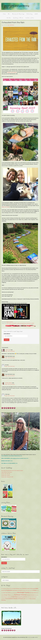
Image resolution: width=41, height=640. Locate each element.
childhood (20, 588)
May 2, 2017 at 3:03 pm (10, 384)
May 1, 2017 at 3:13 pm (10, 357)
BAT (12, 588)
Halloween (20, 590)
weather (32, 323)
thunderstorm (28, 323)
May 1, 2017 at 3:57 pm (10, 366)
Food (13, 590)
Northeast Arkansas (20, 595)
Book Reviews (16, 588)
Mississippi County (23, 592)
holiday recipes (29, 590)
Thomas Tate (27, 598)
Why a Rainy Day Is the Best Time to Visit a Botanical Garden (12, 470)
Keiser (4, 592)
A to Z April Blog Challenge (5, 588)
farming (10, 323)
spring (18, 323)
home (32, 590)
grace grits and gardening (20, 6)
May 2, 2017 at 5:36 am (10, 375)
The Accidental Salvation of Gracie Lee (15, 598)
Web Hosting (30, 637)
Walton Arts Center (5, 206)
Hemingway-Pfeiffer (25, 590)
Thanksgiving (3, 598)
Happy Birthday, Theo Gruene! (6, 472)
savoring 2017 (14, 323)
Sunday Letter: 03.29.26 (5, 475)
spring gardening (23, 323)
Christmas (24, 588)
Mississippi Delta (32, 592)
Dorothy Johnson (8, 382)
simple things (14, 596)
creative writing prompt (31, 588)
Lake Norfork (8, 592)
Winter (31, 598)
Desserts (2, 590)
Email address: (7, 333)
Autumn (10, 588)
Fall (5, 590)
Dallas (36, 588)
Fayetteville (9, 590)
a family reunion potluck (12, 72)
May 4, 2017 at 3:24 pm (10, 395)
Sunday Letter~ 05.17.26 (5, 473)
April (7, 323)
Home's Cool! (7, 349)
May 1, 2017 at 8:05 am (10, 351)
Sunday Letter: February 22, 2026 (7, 476)
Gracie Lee (16, 590)
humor (35, 590)
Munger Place (7, 594)
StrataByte (36, 637)
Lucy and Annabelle (14, 592)
